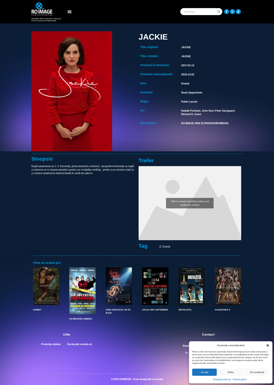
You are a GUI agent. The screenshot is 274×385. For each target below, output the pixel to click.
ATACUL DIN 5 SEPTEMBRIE (155, 310)
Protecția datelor (240, 379)
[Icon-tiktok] (238, 11)
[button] (267, 345)
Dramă (166, 246)
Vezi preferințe (257, 372)
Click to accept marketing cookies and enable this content (190, 203)
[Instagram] (232, 11)
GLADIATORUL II (222, 310)
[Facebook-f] (226, 11)
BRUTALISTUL (185, 310)
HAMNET (37, 310)
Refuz (231, 372)
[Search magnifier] (219, 11)
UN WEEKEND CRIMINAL (80, 319)
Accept (204, 372)
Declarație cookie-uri (222, 379)
